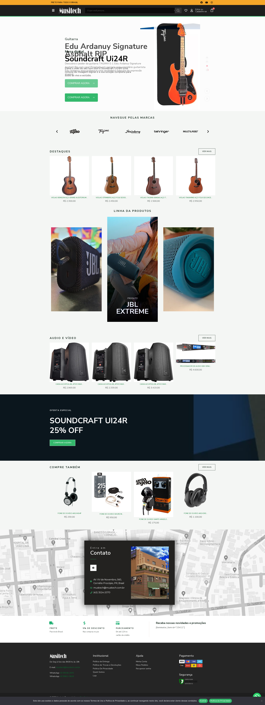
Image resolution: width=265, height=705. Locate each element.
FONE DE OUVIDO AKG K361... (196, 513)
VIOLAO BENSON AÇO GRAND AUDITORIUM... (69, 197)
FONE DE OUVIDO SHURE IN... (111, 514)
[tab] (207, 57)
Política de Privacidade (220, 701)
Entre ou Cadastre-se (201, 10)
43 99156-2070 (67, 673)
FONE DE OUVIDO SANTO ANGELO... (153, 519)
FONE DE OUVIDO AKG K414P (69, 513)
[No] (261, 700)
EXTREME (132, 308)
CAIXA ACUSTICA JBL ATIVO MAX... (69, 384)
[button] (53, 10)
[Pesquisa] (178, 10)
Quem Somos (99, 672)
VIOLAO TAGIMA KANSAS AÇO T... (153, 197)
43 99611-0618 (67, 676)
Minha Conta (141, 661)
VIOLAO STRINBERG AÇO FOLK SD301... (111, 197)
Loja (94, 675)
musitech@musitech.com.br (68, 667)
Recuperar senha (143, 668)
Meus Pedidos (142, 665)
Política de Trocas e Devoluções (107, 665)
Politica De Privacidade (103, 668)
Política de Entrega (101, 661)
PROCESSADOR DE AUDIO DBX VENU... (195, 366)
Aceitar (203, 701)
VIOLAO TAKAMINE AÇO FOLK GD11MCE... (195, 197)
